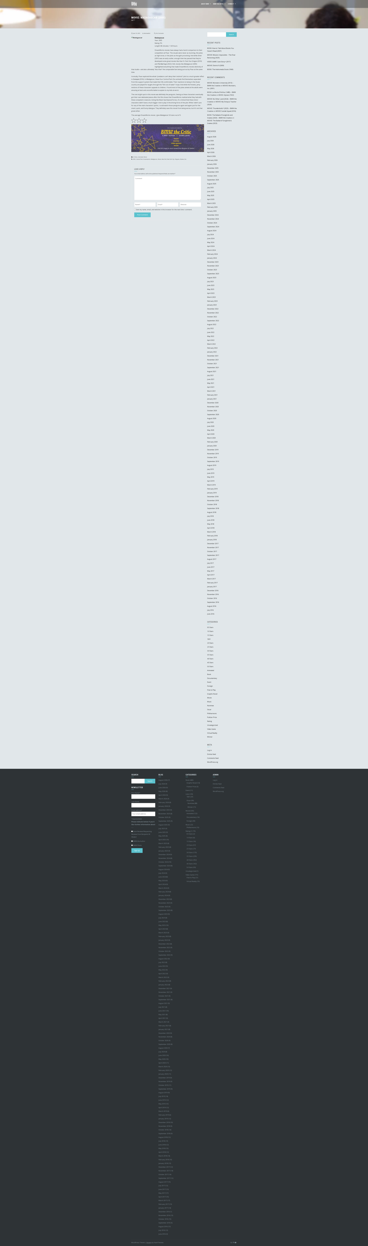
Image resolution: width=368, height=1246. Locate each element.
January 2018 (212, 540)
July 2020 (210, 422)
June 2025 (210, 191)
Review (182, 159)
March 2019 (211, 485)
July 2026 (210, 141)
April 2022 (210, 340)
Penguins (177, 159)
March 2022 (211, 344)
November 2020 (213, 407)
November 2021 (213, 360)
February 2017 (212, 583)
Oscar (209, 709)
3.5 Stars (210, 655)
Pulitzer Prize (212, 717)
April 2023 (210, 293)
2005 (134, 159)
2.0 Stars (210, 643)
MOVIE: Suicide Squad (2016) (226, 111)
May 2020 (210, 430)
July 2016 (210, 610)
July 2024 (210, 234)
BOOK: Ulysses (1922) (226, 95)
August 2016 (211, 606)
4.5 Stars (210, 662)
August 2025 (211, 184)
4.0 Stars (210, 659)
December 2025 (212, 168)
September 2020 (213, 414)
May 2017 (210, 571)
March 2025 (211, 203)
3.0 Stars (135, 157)
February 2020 (212, 442)
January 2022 (212, 352)
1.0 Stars (210, 631)
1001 (209, 639)
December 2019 (212, 450)
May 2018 (210, 524)
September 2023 (213, 274)
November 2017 (213, 547)
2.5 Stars (210, 647)
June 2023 (210, 285)
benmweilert (147, 33)
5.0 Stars (210, 666)
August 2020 (211, 418)
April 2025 (210, 199)
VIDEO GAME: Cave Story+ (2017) (219, 62)
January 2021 (212, 399)
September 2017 (213, 555)
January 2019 (212, 493)
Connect (231, 4)
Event (209, 682)
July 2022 (210, 328)
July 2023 (210, 281)
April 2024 (210, 246)
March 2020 (211, 438)
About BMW (205, 4)
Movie (145, 157)
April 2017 (210, 575)
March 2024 (211, 250)
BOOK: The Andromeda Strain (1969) (220, 69)
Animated (140, 157)
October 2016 (212, 598)
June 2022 (210, 332)
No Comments (160, 33)
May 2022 (210, 336)
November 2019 (213, 454)
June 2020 (210, 426)
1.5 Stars (210, 635)
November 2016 (213, 594)
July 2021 (210, 375)
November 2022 (213, 313)
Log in (209, 750)
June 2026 (210, 145)
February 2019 (212, 489)
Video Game (211, 729)
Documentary (212, 678)
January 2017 (212, 587)
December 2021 (212, 356)
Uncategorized (212, 725)
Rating (209, 721)
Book (209, 674)
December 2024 (212, 215)
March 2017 (211, 579)
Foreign (210, 686)
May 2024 (210, 242)
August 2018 (211, 512)
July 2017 (210, 563)
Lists (187, 794)
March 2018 (211, 532)
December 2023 (212, 262)
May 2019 (210, 477)
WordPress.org (212, 762)
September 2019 (213, 461)
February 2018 (212, 536)
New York (164, 159)
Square (148, 1242)
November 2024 (213, 219)
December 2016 (212, 590)
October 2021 (212, 364)
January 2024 (212, 258)
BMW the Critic (218, 4)
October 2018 (212, 504)
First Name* (135, 793)
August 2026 (211, 137)
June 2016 (210, 614)
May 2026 (210, 148)
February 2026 (212, 160)
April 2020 (210, 434)
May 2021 (210, 383)
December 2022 (212, 309)
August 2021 (211, 371)
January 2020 (212, 446)
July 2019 (210, 469)
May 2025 (210, 195)
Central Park (139, 159)
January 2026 (212, 164)
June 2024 (210, 238)
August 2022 (211, 324)
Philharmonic (212, 713)
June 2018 (210, 520)
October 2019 (212, 457)
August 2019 (211, 465)
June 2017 (210, 567)
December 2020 (212, 403)
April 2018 (210, 528)
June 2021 (210, 379)
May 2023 (210, 289)
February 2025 (212, 207)
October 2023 (212, 270)
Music (209, 702)
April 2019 (210, 481)
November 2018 (213, 500)
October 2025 (212, 176)
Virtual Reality (212, 733)
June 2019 (210, 473)
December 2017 (212, 544)
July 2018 (210, 516)
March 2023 (211, 297)
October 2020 (212, 411)
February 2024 (212, 254)
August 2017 (211, 559)
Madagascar (154, 159)
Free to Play (211, 690)
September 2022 (213, 321)
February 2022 (212, 348)
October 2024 (212, 223)
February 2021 (212, 395)
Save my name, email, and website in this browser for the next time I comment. (164, 210)
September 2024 (213, 227)
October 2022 (212, 317)
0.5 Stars (210, 627)
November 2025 (213, 172)
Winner (209, 737)
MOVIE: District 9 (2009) (215, 65)
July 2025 (210, 187)
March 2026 (211, 156)
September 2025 (213, 180)
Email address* (136, 810)
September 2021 (213, 367)
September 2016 (213, 602)
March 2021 (211, 391)
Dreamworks (146, 159)
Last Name (135, 802)
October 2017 (212, 551)
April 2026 (210, 152)
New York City (170, 159)
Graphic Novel (212, 694)
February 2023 (212, 301)
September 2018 (213, 508)
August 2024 (211, 231)
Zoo (185, 159)
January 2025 (212, 211)
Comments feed (213, 758)
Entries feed (211, 754)
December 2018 (212, 497)
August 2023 (211, 278)
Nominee (210, 706)
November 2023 (213, 266)
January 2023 (212, 305)
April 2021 (210, 387)
